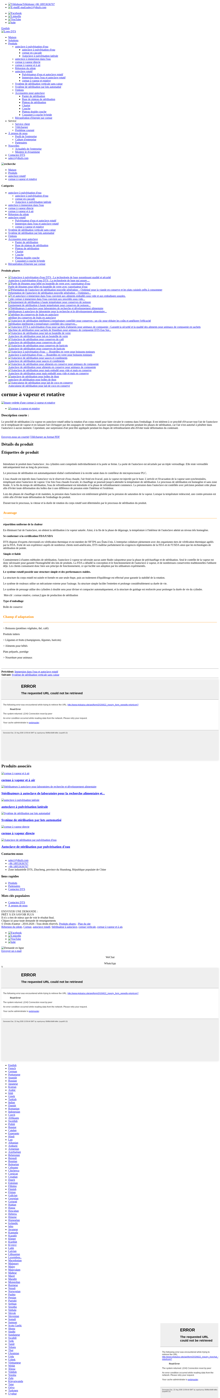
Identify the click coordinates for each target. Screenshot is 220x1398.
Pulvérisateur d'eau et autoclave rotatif (42, 74)
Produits (12, 43)
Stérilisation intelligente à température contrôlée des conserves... (42, 323)
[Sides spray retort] (20, 800)
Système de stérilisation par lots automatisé (38, 86)
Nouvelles (13, 145)
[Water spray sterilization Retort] (29, 839)
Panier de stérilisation (33, 96)
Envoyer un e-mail (11, 950)
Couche (26, 108)
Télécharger (21, 127)
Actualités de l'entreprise (28, 148)
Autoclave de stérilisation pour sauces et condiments (36, 361)
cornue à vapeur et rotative (36, 80)
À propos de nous (18, 133)
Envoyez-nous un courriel (15, 436)
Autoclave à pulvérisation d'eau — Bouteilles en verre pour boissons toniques (50, 354)
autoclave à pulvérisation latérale (24, 807)
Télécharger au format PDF (45, 436)
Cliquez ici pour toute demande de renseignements (28, 920)
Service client (22, 124)
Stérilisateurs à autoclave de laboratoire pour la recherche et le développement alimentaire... (57, 311)
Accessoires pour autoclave (30, 93)
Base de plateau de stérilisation (38, 99)
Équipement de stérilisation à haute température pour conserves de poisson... (49, 305)
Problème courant (24, 130)
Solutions (13, 40)
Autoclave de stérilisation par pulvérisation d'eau (35, 846)
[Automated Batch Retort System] (25, 813)
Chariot (26, 105)
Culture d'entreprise (25, 139)
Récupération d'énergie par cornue (33, 117)
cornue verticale (87, 926)
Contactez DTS (16, 155)
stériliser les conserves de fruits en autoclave (32, 317)
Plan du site (84, 923)
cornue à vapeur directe (27, 62)
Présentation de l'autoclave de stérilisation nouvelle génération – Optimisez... (49, 292)
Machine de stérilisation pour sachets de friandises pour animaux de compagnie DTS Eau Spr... (59, 330)
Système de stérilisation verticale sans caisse (39, 83)
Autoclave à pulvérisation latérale (40, 55)
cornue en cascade (32, 52)
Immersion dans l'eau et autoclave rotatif (43, 77)
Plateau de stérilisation (34, 102)
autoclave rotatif (23, 71)
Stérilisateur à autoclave (64, 926)
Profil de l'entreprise (26, 136)
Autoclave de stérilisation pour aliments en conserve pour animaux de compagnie (52, 367)
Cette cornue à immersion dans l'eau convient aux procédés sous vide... (46, 299)
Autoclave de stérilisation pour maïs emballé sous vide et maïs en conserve (48, 373)
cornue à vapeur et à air (27, 65)
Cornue (27, 926)
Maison (12, 37)
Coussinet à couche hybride (37, 114)
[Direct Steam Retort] (15, 826)
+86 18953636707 (39, 4)
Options (19, 89)
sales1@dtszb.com (32, 7)
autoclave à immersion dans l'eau (33, 58)
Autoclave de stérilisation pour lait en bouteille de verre (38, 336)
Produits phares (67, 923)
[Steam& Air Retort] (15, 773)
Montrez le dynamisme (27, 151)
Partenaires (21, 142)
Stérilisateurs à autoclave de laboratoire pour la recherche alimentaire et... (53, 793)
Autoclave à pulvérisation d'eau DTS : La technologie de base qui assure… (49, 280)
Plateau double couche (34, 111)
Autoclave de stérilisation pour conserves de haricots (36, 348)
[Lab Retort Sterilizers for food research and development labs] (48, 786)
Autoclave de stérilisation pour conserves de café (34, 342)
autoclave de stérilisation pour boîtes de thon (32, 379)
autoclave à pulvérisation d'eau (31, 46)
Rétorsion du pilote (25, 68)
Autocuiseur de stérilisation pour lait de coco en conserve (39, 385)
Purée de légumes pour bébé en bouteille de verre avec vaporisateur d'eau (47, 286)
